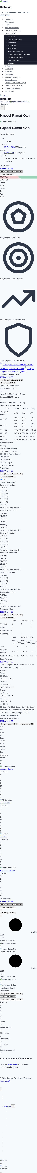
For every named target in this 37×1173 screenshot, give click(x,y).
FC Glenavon (5, 803)
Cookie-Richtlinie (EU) (13, 86)
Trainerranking (12, 42)
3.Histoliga (9, 72)
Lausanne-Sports (6, 769)
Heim (12, 999)
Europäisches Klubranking (15, 57)
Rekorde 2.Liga (12, 48)
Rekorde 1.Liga (12, 45)
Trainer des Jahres (13, 60)
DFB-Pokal (9, 74)
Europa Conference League (15, 83)
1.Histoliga (9, 66)
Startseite (9, 19)
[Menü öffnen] (2, 107)
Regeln (7, 25)
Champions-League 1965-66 (13, 171)
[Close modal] (1, 1163)
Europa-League (11, 80)
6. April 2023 (9, 153)
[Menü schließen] (0, 1089)
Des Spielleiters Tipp (13, 31)
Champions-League (12, 77)
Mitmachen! (9, 22)
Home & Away (5, 999)
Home (8, 482)
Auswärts (19, 999)
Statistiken (7, 1106)
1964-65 (10, 169)
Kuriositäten (11, 37)
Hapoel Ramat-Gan (7, 871)
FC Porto (3, 837)
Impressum (9, 91)
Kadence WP (5, 1081)
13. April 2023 (9, 147)
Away (13, 482)
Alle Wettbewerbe (12, 28)
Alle (2, 171)
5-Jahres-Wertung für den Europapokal (19, 54)
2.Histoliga (9, 69)
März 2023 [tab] (12, 913)
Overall (3, 482)
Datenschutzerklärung (13, 89)
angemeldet (12, 1064)
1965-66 (3, 169)
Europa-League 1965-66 (8, 174)
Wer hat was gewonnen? (15, 39)
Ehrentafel (11, 63)
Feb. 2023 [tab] (4, 913)
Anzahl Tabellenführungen (15, 51)
